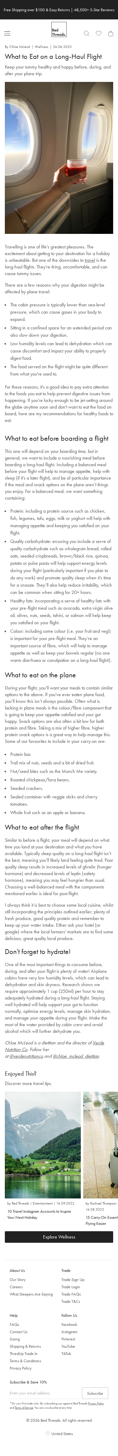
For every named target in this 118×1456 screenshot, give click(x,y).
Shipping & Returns (25, 1346)
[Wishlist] (98, 33)
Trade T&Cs (70, 1301)
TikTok (66, 1353)
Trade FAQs (71, 1294)
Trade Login (70, 1286)
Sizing (15, 1339)
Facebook (69, 1324)
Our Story (17, 1279)
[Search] (86, 33)
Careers (16, 1286)
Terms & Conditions (25, 1360)
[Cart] (111, 33)
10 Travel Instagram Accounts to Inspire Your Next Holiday (39, 1214)
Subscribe (95, 1393)
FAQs (14, 1324)
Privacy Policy (20, 1368)
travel (90, 260)
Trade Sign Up (72, 1279)
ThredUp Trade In (24, 1353)
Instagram (69, 1331)
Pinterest (68, 1339)
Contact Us (19, 1331)
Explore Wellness (59, 1237)
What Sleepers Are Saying (31, 1294)
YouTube (68, 1346)
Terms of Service (24, 1408)
